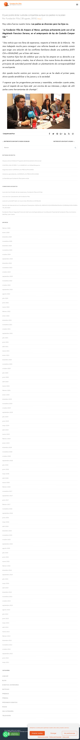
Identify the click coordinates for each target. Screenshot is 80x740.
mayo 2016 (5, 522)
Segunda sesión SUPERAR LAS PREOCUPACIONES (18, 169)
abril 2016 (5, 526)
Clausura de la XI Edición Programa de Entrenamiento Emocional (21, 161)
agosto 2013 (6, 610)
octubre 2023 (6, 272)
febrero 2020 (6, 390)
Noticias (5, 689)
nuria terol (5, 192)
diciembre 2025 (7, 237)
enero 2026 (5, 232)
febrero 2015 (6, 566)
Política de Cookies (15, 730)
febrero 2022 (6, 311)
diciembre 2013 (7, 592)
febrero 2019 (6, 438)
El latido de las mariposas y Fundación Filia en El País (26, 192)
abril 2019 (5, 430)
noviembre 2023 (7, 267)
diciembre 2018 (7, 447)
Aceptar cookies (37, 733)
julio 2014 (5, 579)
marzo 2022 (5, 307)
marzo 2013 (5, 631)
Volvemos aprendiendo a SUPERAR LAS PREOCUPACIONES (20, 174)
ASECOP (5, 676)
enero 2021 (5, 355)
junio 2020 (5, 377)
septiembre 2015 (7, 544)
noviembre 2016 (7, 509)
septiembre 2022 (7, 289)
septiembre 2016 (7, 513)
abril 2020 (5, 381)
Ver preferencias (69, 733)
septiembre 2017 (7, 496)
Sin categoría (8, 711)
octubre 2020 (6, 368)
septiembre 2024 (7, 259)
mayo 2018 (5, 474)
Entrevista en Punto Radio (64, 141)
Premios (5, 693)
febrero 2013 (6, 636)
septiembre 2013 (7, 605)
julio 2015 (5, 553)
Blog (4, 680)
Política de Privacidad (55, 737)
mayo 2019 (5, 425)
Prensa (39, 19)
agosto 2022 (6, 294)
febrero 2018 (6, 487)
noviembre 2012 (7, 645)
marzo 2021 (5, 351)
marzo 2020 (5, 386)
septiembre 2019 (7, 412)
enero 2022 (5, 316)
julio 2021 (5, 338)
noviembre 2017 (7, 491)
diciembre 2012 (7, 640)
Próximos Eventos (9, 702)
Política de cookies (43, 737)
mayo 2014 (5, 583)
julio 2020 (5, 373)
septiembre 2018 (7, 460)
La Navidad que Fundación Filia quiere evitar (15, 178)
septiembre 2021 (7, 333)
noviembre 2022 (7, 281)
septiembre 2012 (7, 653)
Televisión (6, 715)
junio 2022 (5, 303)
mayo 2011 (5, 662)
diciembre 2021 (7, 320)
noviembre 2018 (7, 452)
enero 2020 (5, 395)
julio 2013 (5, 614)
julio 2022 (5, 298)
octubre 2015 (6, 539)
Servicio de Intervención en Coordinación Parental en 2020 (20, 205)
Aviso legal (7, 730)
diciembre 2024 (7, 246)
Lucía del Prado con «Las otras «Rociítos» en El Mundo (24, 201)
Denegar (53, 733)
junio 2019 (5, 421)
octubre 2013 (6, 601)
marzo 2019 (5, 434)
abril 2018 (5, 478)
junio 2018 (5, 469)
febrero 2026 (6, 228)
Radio (4, 707)
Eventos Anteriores (10, 685)
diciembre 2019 (7, 399)
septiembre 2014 (7, 574)
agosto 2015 (6, 548)
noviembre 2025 (7, 241)
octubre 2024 (6, 254)
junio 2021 (5, 342)
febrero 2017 (6, 504)
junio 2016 (5, 517)
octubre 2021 (6, 329)
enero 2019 (5, 443)
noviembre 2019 (7, 403)
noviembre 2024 (7, 250)
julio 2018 (5, 465)
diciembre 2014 (7, 570)
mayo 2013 (5, 623)
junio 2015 (5, 557)
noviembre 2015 (7, 535)
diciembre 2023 (7, 263)
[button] (6, 734)
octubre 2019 (6, 408)
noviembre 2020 (7, 364)
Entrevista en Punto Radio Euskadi (15, 141)
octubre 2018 (6, 456)
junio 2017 (5, 500)
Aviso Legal (65, 737)
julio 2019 (5, 417)
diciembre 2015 (7, 531)
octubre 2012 (6, 649)
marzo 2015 (5, 561)
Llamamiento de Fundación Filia (20, 196)
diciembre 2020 (7, 360)
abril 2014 (5, 588)
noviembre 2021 (7, 324)
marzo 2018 (5, 482)
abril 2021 (5, 346)
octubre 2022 (6, 285)
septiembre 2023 (7, 276)
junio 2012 (5, 658)
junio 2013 (5, 618)
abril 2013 (5, 627)
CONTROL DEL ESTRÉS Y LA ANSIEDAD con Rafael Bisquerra (21, 165)
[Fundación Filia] (13, 4)
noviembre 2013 (7, 596)
